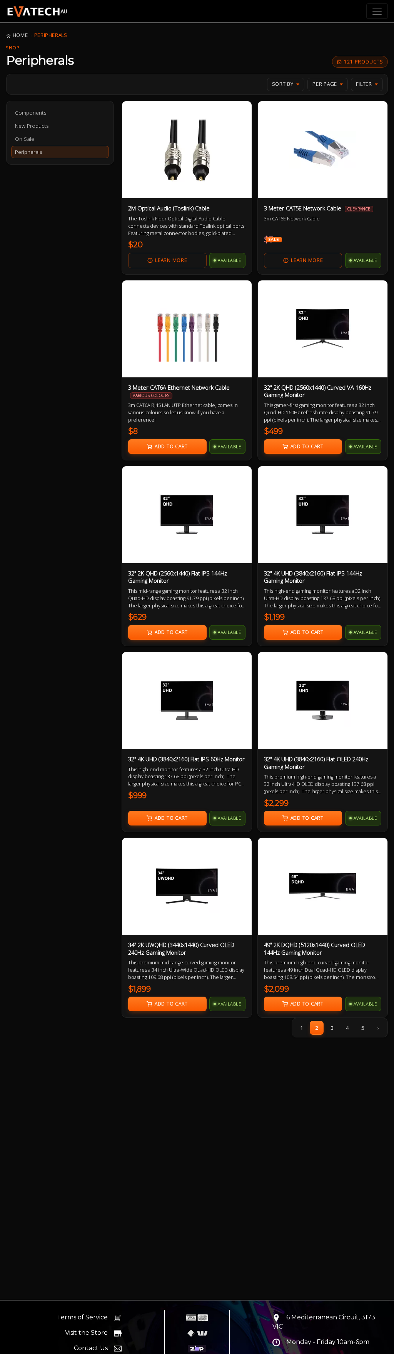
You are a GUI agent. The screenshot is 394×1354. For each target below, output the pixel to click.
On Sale (24, 138)
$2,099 (276, 989)
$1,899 (139, 989)
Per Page (324, 84)
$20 (135, 244)
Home (20, 35)
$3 (271, 239)
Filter (364, 84)
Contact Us (91, 1348)
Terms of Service (82, 1317)
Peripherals (50, 35)
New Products (32, 125)
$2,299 (276, 803)
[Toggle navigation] (377, 11)
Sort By (283, 84)
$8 (133, 431)
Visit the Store (86, 1332)
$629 (137, 617)
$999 (137, 795)
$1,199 (274, 617)
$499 (273, 431)
